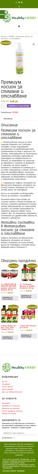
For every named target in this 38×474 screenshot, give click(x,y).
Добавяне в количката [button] (8, 298)
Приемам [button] (20, 470)
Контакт (6, 384)
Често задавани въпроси (12, 411)
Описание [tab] (8, 119)
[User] (16, 2)
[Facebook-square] (21, 2)
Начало (4, 36)
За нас (4, 381)
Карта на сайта (9, 413)
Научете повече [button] (9, 470)
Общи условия (7, 389)
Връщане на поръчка (11, 408)
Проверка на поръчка (11, 406)
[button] (19, 26)
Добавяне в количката (19, 106)
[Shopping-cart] (19, 2)
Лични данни (7, 386)
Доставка (6, 403)
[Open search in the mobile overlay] (19, 6)
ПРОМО (11, 36)
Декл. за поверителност (12, 392)
